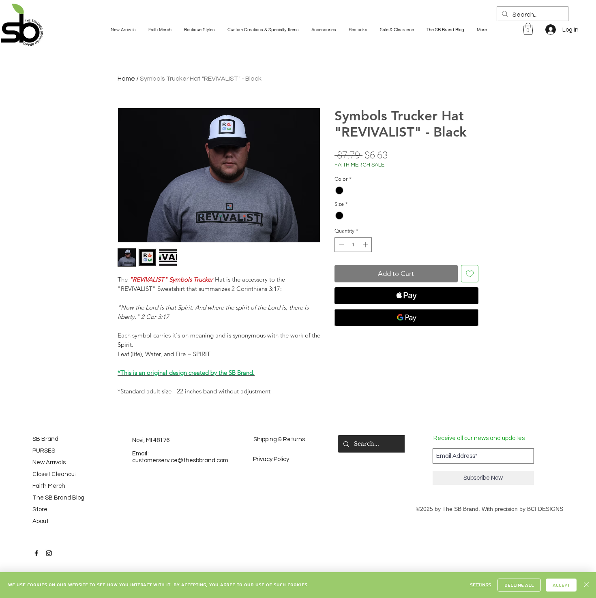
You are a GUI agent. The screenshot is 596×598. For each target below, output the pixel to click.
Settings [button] (480, 584)
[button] (528, 29)
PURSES (43, 451)
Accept (561, 585)
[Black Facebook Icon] (36, 553)
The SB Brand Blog (54, 498)
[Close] (586, 585)
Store (39, 509)
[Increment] (366, 245)
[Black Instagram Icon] (49, 553)
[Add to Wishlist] (470, 274)
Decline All (519, 585)
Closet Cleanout (54, 474)
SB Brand (45, 439)
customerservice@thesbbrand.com (180, 460)
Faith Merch (48, 486)
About (40, 521)
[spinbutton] (353, 245)
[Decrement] (340, 245)
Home (126, 78)
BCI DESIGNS (545, 509)
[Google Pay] (406, 317)
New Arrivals (49, 462)
